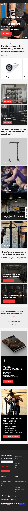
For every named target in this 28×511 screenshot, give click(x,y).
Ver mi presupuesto (26, 212)
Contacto (3, 479)
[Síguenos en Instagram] (5, 496)
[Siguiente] (26, 1)
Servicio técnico (18, 479)
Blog (16, 465)
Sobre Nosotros (18, 456)
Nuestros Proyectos (19, 461)
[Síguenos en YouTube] (9, 496)
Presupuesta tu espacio (6, 481)
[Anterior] (1, 1)
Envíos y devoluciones (19, 489)
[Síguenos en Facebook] (2, 496)
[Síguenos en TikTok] (12, 496)
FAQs (2, 483)
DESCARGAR (8, 381)
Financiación (3, 488)
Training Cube (18, 458)
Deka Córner (17, 463)
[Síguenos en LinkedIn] (15, 496)
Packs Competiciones (5, 485)
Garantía (17, 491)
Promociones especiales (20, 467)
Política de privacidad (19, 485)
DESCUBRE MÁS (6, 33)
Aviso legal (17, 487)
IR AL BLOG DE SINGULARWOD (11, 436)
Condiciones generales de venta (20, 482)
